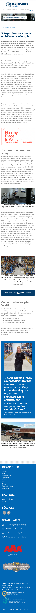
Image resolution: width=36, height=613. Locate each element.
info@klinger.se (10, 588)
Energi (4, 484)
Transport (5, 471)
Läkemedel (5, 482)
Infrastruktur (6, 476)
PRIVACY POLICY (15, 610)
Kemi (3, 474)
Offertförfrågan (7, 499)
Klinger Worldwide (23, 10)
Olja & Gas (5, 478)
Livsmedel (5, 488)
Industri (4, 480)
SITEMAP (25, 610)
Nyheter (8, 10)
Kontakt (14, 10)
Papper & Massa (7, 486)
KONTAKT (5, 610)
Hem (4, 10)
